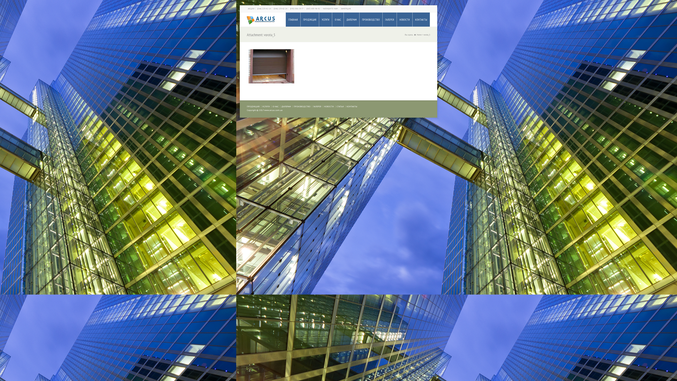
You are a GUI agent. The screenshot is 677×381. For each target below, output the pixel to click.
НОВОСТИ (405, 19)
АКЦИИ (251, 8)
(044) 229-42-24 (280, 8)
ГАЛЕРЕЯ (389, 19)
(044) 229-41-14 (264, 8)
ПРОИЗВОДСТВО (371, 19)
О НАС (338, 19)
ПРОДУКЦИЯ (309, 19)
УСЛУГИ (325, 19)
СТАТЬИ (340, 106)
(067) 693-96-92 (313, 8)
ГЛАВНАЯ (293, 19)
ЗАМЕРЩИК (346, 8)
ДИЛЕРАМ (351, 19)
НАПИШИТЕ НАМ (330, 8)
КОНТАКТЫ (421, 19)
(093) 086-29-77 (297, 8)
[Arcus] (261, 19)
